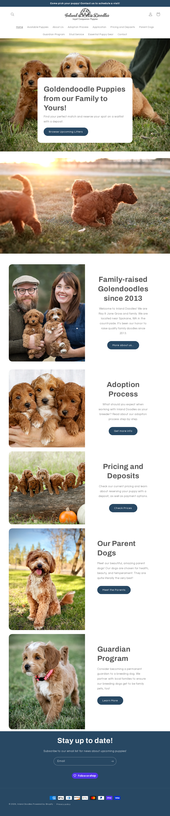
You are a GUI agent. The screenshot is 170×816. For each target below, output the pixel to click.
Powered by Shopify (43, 804)
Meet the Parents (114, 590)
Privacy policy (63, 804)
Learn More (110, 700)
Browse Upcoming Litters (66, 131)
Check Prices (123, 508)
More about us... (123, 345)
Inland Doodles (24, 804)
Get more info (123, 431)
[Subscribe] (112, 761)
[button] (12, 14)
